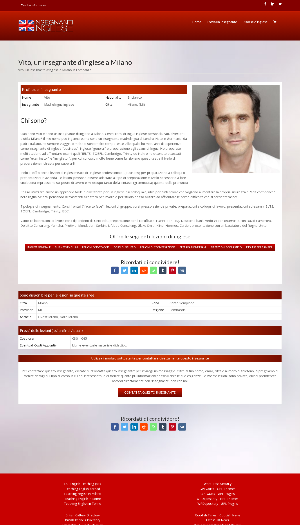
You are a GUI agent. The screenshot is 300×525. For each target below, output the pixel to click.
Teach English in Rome (82, 499)
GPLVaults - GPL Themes (217, 489)
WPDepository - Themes (218, 499)
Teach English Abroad (82, 489)
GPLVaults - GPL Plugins (218, 494)
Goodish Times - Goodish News (217, 515)
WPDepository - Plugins (217, 503)
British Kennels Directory (82, 520)
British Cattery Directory (82, 515)
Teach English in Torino (82, 503)
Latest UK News (217, 520)
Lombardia (83, 70)
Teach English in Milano (82, 494)
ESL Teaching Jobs (82, 484)
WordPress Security (217, 484)
